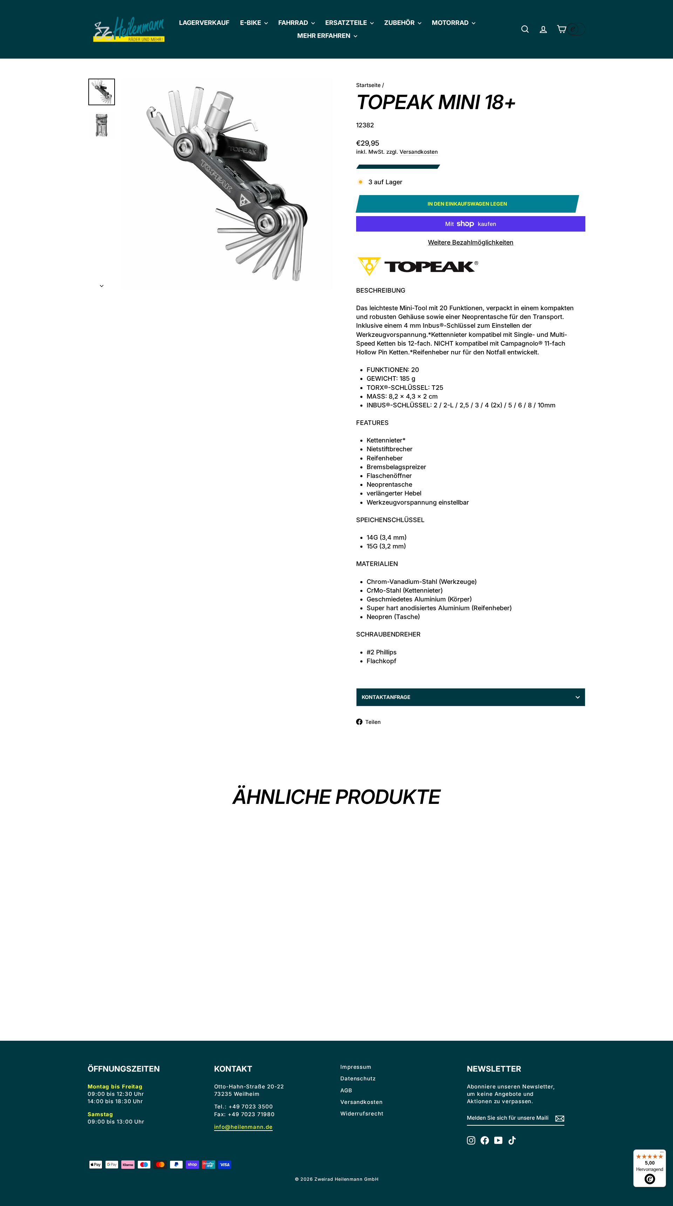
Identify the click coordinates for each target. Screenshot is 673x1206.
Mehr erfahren (324, 35)
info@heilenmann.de (243, 1127)
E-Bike (251, 22)
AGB (346, 1090)
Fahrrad (294, 22)
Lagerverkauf (204, 22)
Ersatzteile (346, 22)
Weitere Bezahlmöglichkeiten (471, 242)
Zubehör (400, 22)
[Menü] (662, 1154)
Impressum (356, 1067)
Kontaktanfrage (386, 697)
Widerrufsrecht (361, 1113)
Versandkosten (419, 151)
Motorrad (451, 22)
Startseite (368, 85)
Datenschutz (358, 1078)
